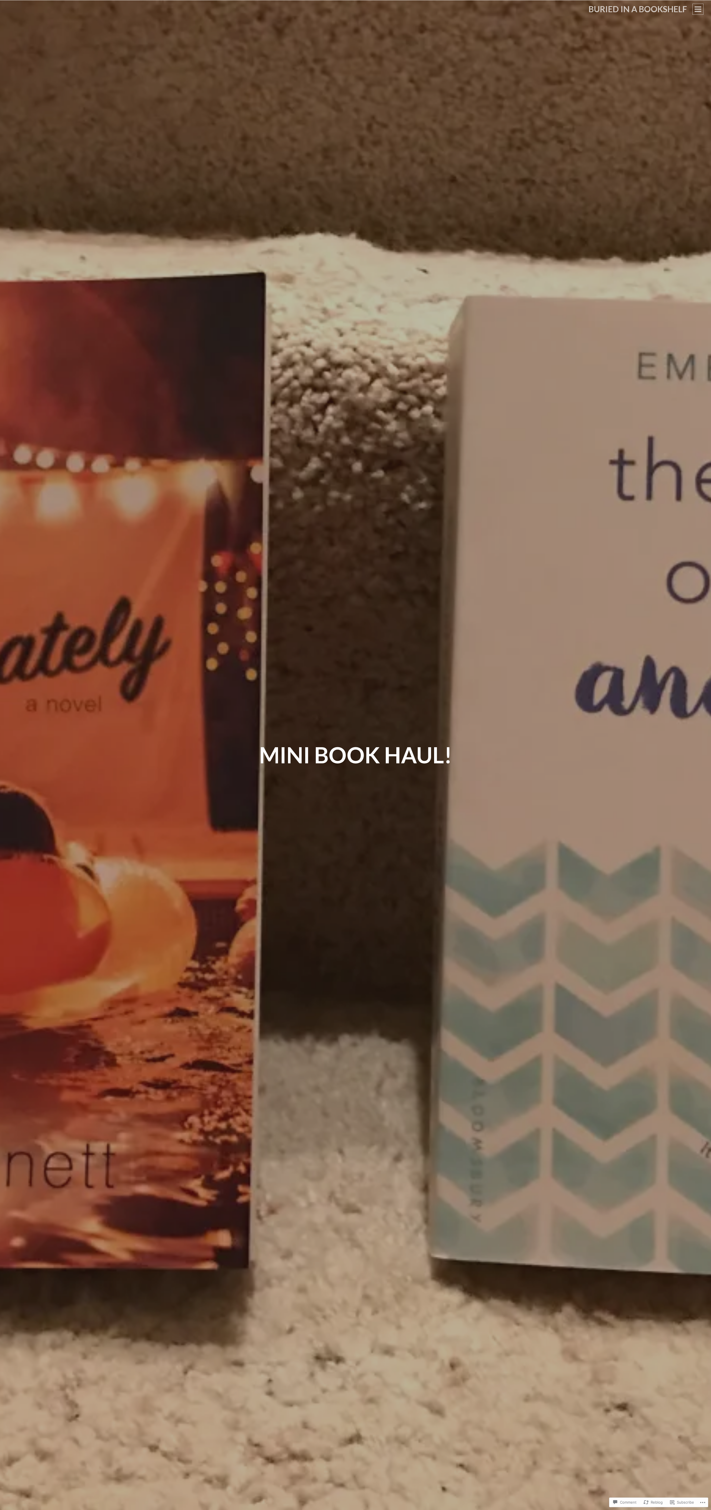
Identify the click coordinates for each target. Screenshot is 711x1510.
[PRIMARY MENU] (698, 9)
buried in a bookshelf (638, 9)
